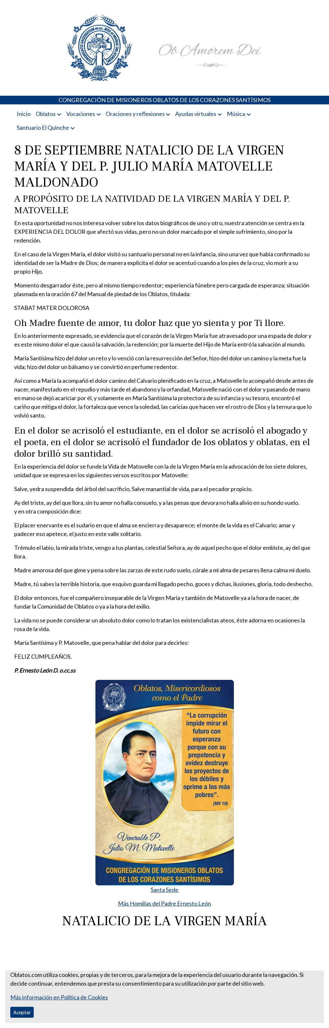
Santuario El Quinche (43, 127)
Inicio (24, 113)
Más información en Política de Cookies (59, 997)
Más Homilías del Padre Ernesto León (164, 903)
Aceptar (22, 1012)
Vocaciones (80, 113)
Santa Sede (164, 889)
